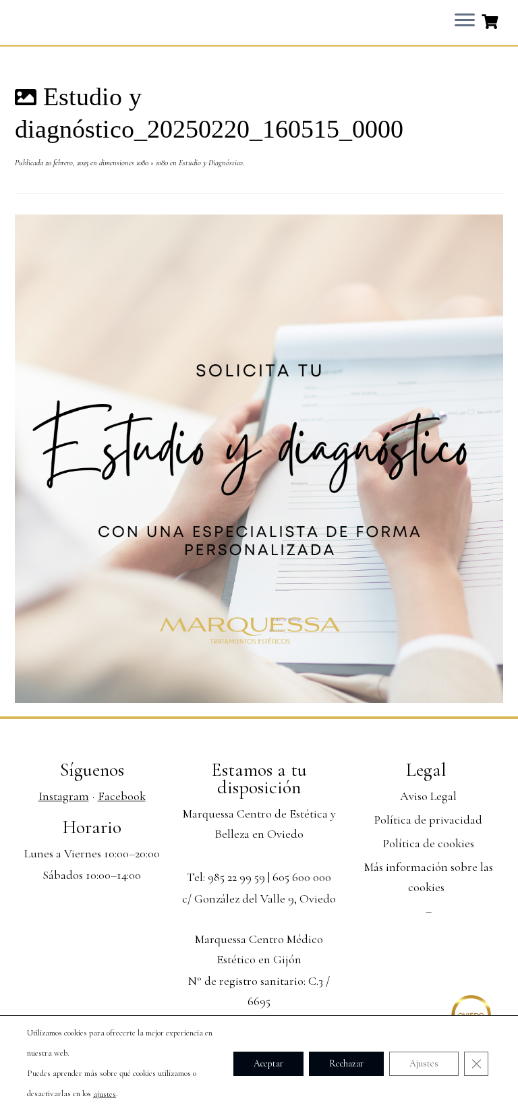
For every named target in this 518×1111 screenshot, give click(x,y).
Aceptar (268, 1063)
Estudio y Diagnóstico (210, 162)
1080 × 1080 (151, 162)
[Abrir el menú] (465, 21)
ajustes (104, 1094)
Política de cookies (428, 843)
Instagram (63, 796)
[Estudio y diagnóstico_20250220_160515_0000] (259, 457)
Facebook (122, 796)
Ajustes (423, 1063)
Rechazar (346, 1063)
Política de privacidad (428, 819)
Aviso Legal (428, 796)
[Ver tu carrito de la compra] (491, 20)
